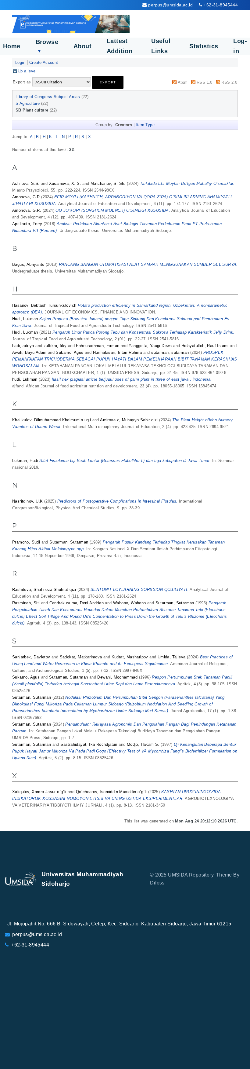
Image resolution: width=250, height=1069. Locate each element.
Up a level (27, 71)
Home (11, 46)
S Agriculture (28, 103)
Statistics (203, 46)
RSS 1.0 (204, 82)
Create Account (43, 62)
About (82, 46)
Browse (47, 45)
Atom (183, 82)
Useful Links (160, 46)
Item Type (145, 125)
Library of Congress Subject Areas (48, 96)
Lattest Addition (119, 46)
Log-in (240, 46)
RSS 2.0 (229, 82)
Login (20, 62)
